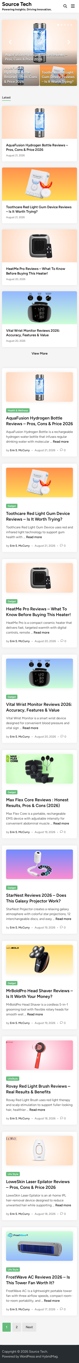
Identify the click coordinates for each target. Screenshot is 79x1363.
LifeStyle (13, 1078)
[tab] (6, 97)
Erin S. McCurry (20, 450)
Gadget (12, 506)
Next (29, 1327)
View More (40, 353)
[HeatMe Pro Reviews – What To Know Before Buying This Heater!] (39, 245)
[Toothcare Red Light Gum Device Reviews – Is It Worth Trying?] (58, 75)
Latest (6, 97)
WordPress (27, 1356)
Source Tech (17, 4)
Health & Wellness (18, 410)
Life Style (13, 1174)
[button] (58, 25)
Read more (61, 441)
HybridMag (50, 1356)
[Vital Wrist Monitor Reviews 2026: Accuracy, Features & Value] (39, 307)
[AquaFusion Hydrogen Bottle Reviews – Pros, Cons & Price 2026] (39, 42)
